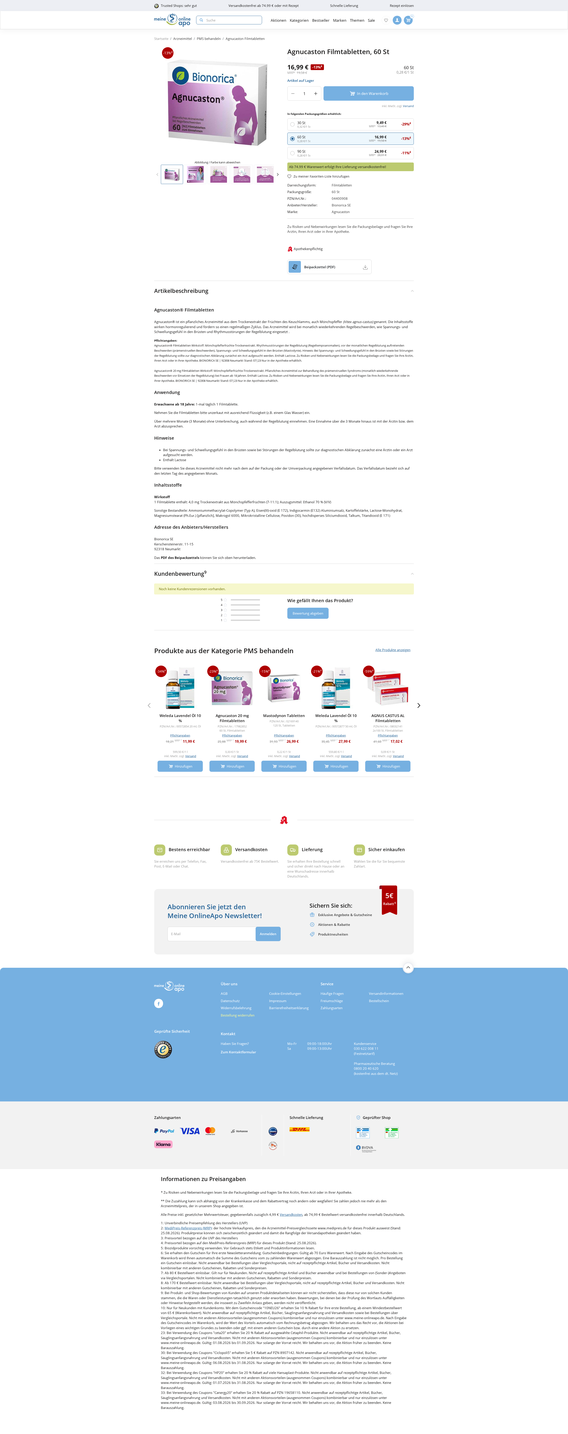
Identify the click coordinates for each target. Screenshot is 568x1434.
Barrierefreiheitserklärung (289, 1008)
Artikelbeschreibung (181, 290)
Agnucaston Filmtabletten (245, 38)
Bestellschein (379, 1001)
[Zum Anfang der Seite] (408, 967)
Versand (408, 106)
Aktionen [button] (278, 20)
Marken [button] (339, 20)
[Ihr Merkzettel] (386, 20)
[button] (278, 174)
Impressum (277, 1001)
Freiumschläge (332, 1001)
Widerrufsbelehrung (236, 1008)
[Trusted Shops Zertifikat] (163, 1049)
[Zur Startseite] (172, 20)
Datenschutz (230, 1001)
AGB (224, 993)
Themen (357, 20)
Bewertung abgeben (308, 613)
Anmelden (268, 934)
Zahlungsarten (332, 1008)
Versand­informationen (386, 993)
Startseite (161, 38)
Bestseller (320, 20)
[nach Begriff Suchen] (200, 20)
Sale (371, 20)
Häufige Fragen (332, 993)
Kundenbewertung (180, 573)
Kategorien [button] (299, 20)
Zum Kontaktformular (238, 1052)
